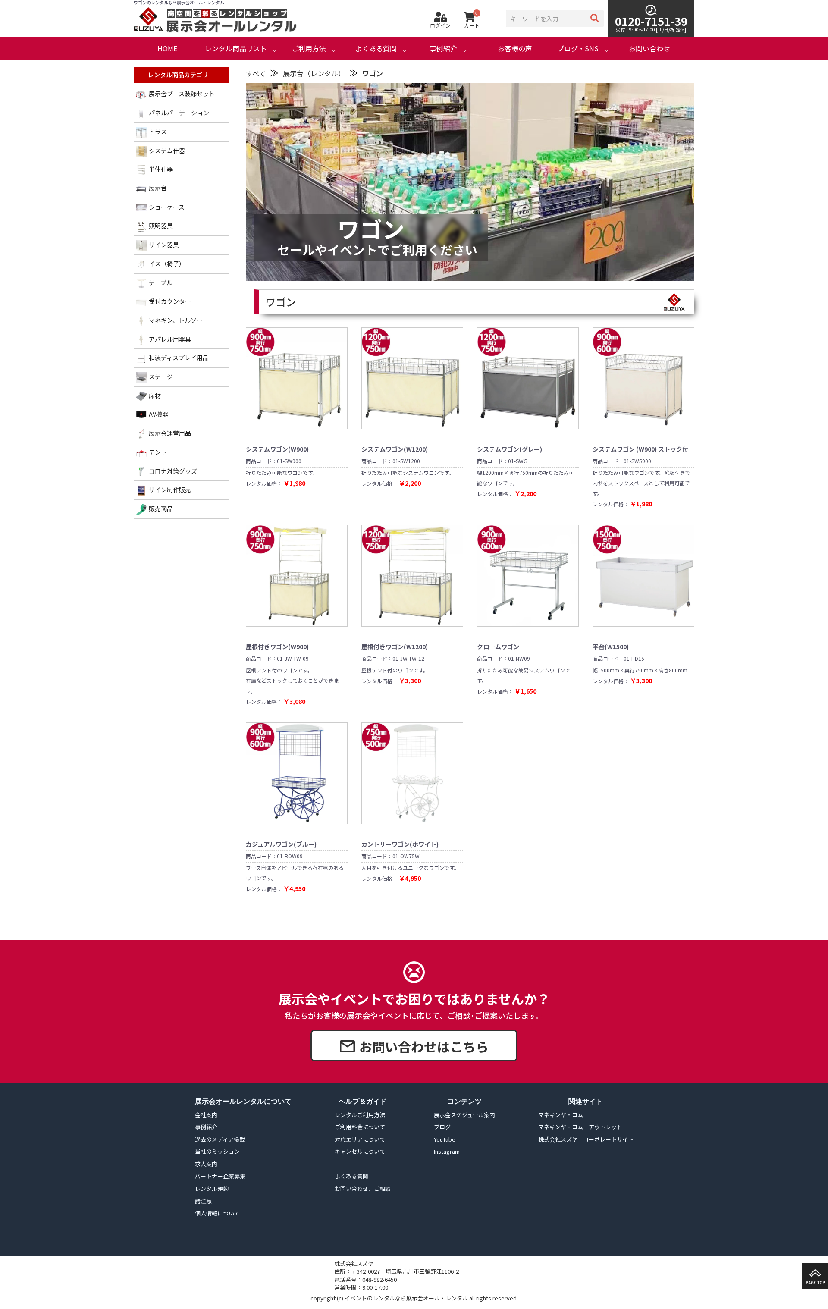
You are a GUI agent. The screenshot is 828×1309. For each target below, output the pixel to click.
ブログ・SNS (578, 48)
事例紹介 (443, 48)
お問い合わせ (649, 48)
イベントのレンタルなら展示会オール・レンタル (406, 1298)
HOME (167, 48)
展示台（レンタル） (314, 73)
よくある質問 (376, 48)
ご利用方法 (309, 48)
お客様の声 (515, 48)
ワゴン (372, 73)
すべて (256, 73)
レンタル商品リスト (236, 48)
